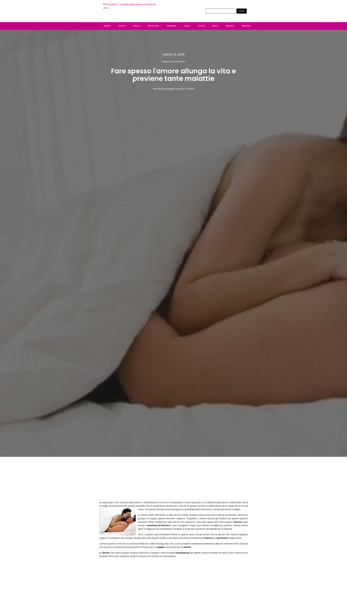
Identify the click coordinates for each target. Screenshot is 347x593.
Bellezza (230, 26)
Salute (136, 26)
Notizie (121, 26)
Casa (186, 26)
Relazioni (171, 26)
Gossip (107, 26)
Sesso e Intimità (184, 88)
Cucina (200, 26)
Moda (215, 26)
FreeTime (246, 26)
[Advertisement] (173, 480)
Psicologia (153, 26)
